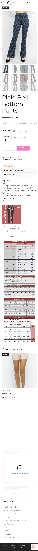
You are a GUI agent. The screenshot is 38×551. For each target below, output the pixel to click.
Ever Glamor (9, 494)
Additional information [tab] (14, 170)
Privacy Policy (9, 534)
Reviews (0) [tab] (9, 174)
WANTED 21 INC (19, 548)
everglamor (19, 494)
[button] (33, 14)
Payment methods (12, 517)
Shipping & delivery (12, 510)
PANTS (16, 123)
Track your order (11, 507)
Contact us (8, 524)
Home (4, 123)
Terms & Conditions (12, 537)
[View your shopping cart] (27, 3)
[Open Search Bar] (31, 3)
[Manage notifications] (33, 546)
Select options (8, 397)
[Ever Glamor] (7, 3)
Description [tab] (9, 166)
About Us (8, 531)
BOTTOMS (10, 123)
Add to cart (23, 148)
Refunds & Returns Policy (14, 514)
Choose (6, 130)
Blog (6, 527)
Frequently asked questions (16, 521)
